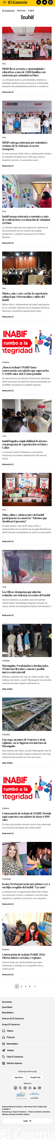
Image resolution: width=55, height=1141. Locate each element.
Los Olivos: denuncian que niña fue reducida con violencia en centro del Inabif (26, 593)
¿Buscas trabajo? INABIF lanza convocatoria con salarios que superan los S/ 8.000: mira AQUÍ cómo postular (25, 370)
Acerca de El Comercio (13, 1018)
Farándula (6, 879)
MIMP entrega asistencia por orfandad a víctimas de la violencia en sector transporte (24, 145)
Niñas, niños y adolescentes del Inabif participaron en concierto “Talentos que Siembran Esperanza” (24, 518)
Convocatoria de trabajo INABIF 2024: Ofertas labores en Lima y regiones (23, 956)
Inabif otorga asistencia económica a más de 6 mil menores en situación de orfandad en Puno (26, 219)
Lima (4, 436)
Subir (25, 1121)
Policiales (6, 661)
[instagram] (25, 1088)
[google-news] (39, 1088)
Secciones (7, 1002)
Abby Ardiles (7, 689)
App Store (19, 1077)
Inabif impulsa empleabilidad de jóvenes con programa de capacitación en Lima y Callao (25, 444)
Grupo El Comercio (11, 1024)
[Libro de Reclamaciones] (35, 1095)
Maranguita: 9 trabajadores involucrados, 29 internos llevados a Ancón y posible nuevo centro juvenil (25, 669)
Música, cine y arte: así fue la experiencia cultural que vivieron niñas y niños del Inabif (25, 296)
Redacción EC (8, 92)
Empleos (5, 362)
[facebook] (15, 1088)
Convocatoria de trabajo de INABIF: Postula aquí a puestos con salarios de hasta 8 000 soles (26, 816)
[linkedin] (34, 1088)
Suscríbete (7, 1007)
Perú (4, 64)
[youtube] (30, 1088)
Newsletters (7, 1012)
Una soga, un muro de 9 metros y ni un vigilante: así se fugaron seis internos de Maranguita (24, 742)
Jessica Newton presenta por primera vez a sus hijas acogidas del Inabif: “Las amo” (26, 885)
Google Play (35, 1077)
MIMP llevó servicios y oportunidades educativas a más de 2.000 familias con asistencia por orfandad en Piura (24, 72)
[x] (20, 1088)
